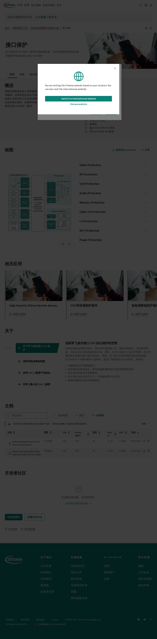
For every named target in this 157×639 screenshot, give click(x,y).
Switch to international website (78, 98)
